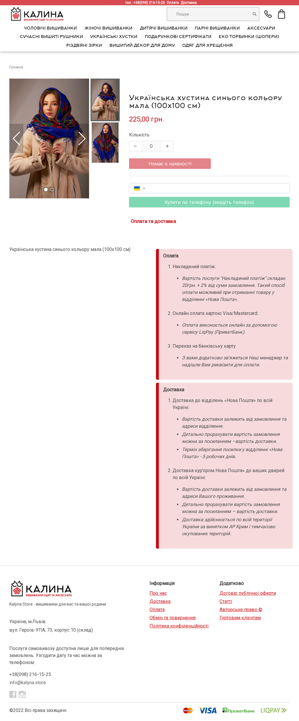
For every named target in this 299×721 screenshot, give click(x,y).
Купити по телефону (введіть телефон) (209, 202)
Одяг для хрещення (207, 46)
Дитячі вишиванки (163, 28)
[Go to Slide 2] (52, 189)
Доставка (190, 3)
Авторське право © (241, 609)
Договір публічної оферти (248, 593)
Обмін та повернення (173, 618)
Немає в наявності (170, 164)
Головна (16, 67)
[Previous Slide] (16, 138)
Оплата (174, 3)
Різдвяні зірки (84, 46)
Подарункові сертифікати (178, 37)
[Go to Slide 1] (46, 189)
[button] (49, 138)
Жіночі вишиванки (108, 28)
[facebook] (12, 694)
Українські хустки (113, 37)
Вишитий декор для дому (142, 46)
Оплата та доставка (153, 221)
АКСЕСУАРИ (261, 28)
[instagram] (22, 694)
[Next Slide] (82, 138)
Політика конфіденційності (179, 626)
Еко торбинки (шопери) (249, 37)
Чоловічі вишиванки (50, 28)
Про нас (158, 593)
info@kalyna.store (27, 682)
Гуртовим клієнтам (240, 618)
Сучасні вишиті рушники (51, 37)
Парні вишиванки (217, 28)
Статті (226, 601)
